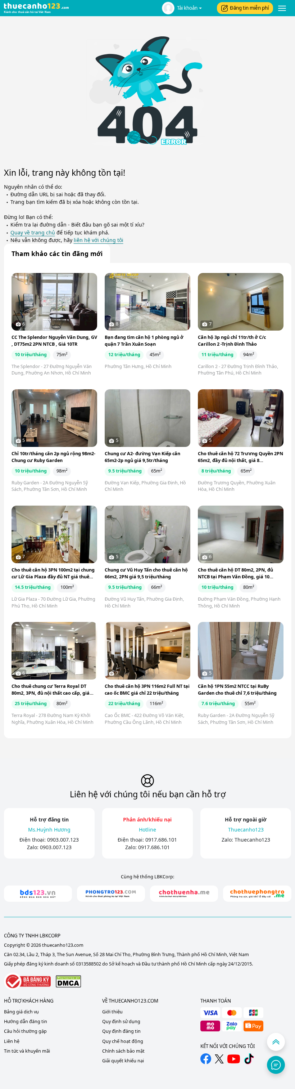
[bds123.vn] (38, 894)
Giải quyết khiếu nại (123, 1061)
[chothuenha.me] (184, 894)
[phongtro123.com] (111, 894)
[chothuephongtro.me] (257, 894)
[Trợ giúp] (276, 1065)
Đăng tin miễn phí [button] (249, 8)
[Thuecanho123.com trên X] (219, 1058)
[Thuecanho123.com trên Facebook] (205, 1058)
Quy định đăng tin (121, 1031)
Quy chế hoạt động (122, 1041)
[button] (182, 8)
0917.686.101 (161, 839)
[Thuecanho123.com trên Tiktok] (249, 1058)
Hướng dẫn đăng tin (25, 1021)
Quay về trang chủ (32, 232)
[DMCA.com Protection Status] (68, 981)
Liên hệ (11, 1041)
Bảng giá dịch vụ (21, 1012)
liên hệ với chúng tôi (98, 240)
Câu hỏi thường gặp (25, 1031)
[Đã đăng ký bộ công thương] (27, 981)
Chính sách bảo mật (123, 1051)
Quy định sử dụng (121, 1021)
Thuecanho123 (252, 839)
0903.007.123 (63, 839)
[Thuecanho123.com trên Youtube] (233, 1059)
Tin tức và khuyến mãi (27, 1051)
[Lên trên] (276, 1042)
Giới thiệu (112, 1012)
